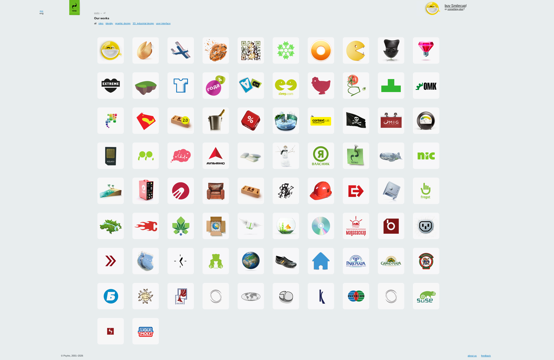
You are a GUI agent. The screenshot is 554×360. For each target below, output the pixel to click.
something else (455, 9)
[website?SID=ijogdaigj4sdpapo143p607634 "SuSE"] (426, 296)
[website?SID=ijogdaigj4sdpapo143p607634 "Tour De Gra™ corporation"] (216, 191)
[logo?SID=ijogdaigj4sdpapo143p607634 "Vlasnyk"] (321, 156)
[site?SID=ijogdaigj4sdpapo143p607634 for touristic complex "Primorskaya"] (286, 156)
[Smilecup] (110, 50)
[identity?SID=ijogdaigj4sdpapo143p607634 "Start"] (180, 191)
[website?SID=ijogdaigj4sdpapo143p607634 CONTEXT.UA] (321, 120)
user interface (163, 23)
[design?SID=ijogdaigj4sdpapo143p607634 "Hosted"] (426, 226)
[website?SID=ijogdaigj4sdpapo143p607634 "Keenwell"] (321, 296)
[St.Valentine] (216, 120)
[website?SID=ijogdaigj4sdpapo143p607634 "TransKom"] (251, 296)
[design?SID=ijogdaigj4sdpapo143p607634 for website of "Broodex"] (391, 226)
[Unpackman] (356, 50)
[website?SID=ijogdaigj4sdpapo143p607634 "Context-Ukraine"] (180, 261)
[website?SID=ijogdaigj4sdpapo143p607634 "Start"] (145, 191)
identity (109, 23)
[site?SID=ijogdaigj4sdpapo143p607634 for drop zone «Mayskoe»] (180, 50)
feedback (486, 355)
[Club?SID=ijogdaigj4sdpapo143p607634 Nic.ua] (321, 85)
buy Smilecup (455, 6)
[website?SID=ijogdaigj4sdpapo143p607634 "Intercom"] (356, 296)
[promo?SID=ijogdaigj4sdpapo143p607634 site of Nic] (251, 120)
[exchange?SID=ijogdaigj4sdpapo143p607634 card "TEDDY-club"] (145, 261)
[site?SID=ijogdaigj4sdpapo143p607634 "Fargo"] (391, 156)
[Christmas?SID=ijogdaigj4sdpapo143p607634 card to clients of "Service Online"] (286, 50)
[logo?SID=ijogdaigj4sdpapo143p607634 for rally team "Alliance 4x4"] (216, 156)
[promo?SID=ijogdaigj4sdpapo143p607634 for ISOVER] (426, 120)
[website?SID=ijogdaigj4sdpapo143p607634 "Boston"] (180, 296)
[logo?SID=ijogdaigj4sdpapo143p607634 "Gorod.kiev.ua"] (180, 226)
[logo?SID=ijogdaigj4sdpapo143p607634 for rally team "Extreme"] (110, 85)
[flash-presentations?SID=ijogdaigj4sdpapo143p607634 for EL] (110, 156)
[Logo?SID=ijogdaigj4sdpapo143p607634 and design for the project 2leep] (286, 85)
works (97, 13)
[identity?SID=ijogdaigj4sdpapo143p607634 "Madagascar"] (356, 226)
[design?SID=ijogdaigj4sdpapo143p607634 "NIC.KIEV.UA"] (391, 191)
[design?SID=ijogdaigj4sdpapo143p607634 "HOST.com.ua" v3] (216, 296)
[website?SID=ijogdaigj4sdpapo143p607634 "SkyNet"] (110, 331)
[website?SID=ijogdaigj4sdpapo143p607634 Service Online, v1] (286, 296)
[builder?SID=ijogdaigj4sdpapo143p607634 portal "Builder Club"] (251, 191)
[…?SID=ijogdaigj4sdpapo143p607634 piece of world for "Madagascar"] (110, 191)
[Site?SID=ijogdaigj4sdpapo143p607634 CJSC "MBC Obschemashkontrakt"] (426, 85)
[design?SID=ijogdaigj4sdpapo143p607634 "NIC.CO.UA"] (251, 261)
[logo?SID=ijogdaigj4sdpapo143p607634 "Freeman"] (286, 191)
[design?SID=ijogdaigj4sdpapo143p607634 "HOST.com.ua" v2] (391, 296)
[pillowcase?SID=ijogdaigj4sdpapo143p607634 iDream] (180, 156)
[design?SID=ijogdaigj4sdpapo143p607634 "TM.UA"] (286, 226)
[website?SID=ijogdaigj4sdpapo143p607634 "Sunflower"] (145, 296)
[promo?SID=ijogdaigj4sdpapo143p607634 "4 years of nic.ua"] (216, 85)
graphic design (122, 23)
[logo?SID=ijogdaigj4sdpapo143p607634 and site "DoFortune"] (145, 50)
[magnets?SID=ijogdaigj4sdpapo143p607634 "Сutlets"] (251, 85)
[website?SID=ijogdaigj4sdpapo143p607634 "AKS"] (145, 331)
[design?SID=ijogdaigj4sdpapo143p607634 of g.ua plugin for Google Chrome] (321, 50)
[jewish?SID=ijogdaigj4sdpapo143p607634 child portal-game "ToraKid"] (145, 85)
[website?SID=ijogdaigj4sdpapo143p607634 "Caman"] (286, 261)
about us (472, 355)
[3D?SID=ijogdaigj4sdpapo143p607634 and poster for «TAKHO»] (216, 50)
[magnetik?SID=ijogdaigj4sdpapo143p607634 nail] (356, 156)
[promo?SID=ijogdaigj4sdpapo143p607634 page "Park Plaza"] (356, 261)
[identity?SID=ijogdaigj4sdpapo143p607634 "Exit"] (356, 191)
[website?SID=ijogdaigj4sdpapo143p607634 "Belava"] (110, 296)
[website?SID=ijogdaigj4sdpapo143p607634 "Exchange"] (110, 261)
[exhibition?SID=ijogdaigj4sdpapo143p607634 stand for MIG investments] (391, 120)
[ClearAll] (251, 156)
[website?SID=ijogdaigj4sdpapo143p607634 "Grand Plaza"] (391, 261)
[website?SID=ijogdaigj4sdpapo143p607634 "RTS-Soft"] (321, 226)
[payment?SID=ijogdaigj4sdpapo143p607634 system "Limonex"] (216, 226)
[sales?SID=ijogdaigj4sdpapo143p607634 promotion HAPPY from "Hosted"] (251, 226)
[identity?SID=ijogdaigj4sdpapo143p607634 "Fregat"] (426, 191)
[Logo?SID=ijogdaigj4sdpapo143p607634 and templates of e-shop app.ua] (110, 120)
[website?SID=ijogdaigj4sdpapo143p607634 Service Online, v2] (321, 261)
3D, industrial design (143, 23)
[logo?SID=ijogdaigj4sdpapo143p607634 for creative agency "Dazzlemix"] (426, 50)
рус (41, 11)
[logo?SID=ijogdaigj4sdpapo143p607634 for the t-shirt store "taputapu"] (180, 85)
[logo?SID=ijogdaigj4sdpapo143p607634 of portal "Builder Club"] (321, 191)
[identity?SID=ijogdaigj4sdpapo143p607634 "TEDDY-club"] (216, 261)
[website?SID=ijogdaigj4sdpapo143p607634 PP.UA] (145, 156)
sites (100, 23)
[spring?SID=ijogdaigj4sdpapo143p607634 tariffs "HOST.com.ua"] (145, 226)
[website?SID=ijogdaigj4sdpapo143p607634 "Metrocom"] (110, 226)
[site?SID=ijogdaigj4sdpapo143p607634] (356, 120)
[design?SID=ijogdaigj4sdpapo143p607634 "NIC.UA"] (426, 156)
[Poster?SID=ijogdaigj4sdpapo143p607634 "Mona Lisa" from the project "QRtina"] (251, 50)
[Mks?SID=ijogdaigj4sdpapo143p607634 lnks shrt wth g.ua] (356, 85)
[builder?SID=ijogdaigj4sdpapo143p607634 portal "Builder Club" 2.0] (180, 120)
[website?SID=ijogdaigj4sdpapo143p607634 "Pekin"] (426, 261)
